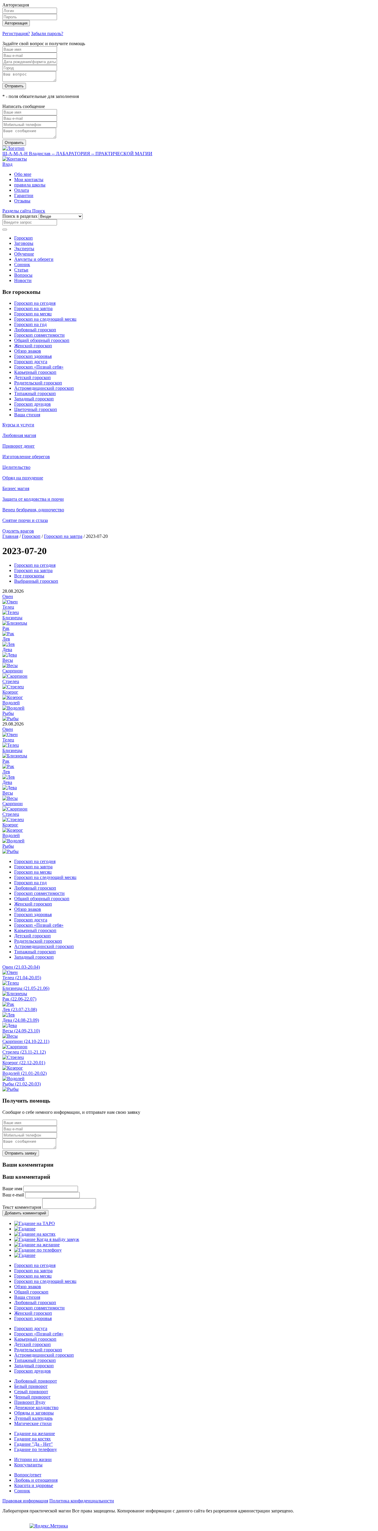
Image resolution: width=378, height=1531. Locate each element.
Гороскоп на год (30, 324)
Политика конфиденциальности (81, 1500)
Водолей (11, 702)
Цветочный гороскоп (35, 409)
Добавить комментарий (25, 1213)
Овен (7, 596)
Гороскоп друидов (32, 404)
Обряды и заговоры (34, 1412)
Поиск (38, 210)
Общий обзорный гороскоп (41, 340)
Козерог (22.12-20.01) (23, 1062)
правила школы (29, 184)
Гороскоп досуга (30, 361)
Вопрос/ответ (27, 1474)
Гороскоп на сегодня (35, 303)
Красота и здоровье (33, 1485)
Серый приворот (31, 1391)
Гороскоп (23, 237)
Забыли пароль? (47, 33)
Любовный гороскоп (35, 329)
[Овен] (10, 601)
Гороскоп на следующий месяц (45, 319)
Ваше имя (12, 1188)
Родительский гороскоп (38, 382)
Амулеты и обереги (33, 259)
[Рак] (8, 633)
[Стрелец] (13, 686)
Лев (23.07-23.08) (19, 1009)
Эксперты (24, 248)
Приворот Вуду (29, 1402)
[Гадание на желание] (37, 1244)
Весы (7, 660)
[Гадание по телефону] (38, 1249)
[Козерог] (12, 697)
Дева (7, 649)
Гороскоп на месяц (33, 313)
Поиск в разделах (20, 216)
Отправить (14, 86)
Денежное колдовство (36, 1407)
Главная (10, 536)
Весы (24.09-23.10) (21, 1030)
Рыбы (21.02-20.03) (21, 1083)
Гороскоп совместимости (39, 335)
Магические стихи (33, 1423)
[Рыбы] (10, 718)
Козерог (10, 692)
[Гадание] (24, 1228)
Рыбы (8, 713)
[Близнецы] (14, 623)
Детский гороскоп (32, 377)
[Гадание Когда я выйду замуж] (46, 1239)
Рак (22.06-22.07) (19, 998)
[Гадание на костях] (35, 1234)
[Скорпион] (14, 676)
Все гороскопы (29, 575)
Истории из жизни (33, 1459)
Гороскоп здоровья (33, 356)
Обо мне (22, 174)
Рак (5, 628)
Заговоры (23, 243)
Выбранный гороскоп (36, 581)
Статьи (21, 269)
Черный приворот (32, 1396)
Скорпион (12, 670)
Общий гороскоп (31, 1291)
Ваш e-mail (13, 1194)
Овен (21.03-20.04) (21, 967)
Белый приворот (31, 1386)
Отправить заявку (21, 1153)
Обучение (24, 253)
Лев (6, 638)
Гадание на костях (32, 1438)
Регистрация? (16, 33)
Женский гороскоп (33, 345)
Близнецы (12, 617)
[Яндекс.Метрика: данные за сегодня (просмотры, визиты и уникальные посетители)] (49, 1526)
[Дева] (9, 654)
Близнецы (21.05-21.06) (25, 988)
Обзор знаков (27, 350)
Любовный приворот (35, 1380)
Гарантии (23, 195)
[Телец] (10, 612)
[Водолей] (13, 707)
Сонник (22, 264)
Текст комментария (21, 1207)
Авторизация (16, 23)
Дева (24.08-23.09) (20, 1020)
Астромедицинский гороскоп (44, 388)
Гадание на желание (34, 1433)
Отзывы (22, 200)
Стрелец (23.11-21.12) (24, 1051)
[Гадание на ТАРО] (34, 1223)
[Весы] (10, 665)
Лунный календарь (33, 1418)
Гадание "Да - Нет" (33, 1444)
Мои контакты (28, 179)
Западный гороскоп (34, 398)
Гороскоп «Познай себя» (38, 366)
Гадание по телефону (35, 1449)
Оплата (21, 190)
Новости (23, 280)
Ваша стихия (27, 414)
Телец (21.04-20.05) (21, 977)
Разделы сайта (17, 210)
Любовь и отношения (36, 1480)
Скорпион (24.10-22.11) (25, 1041)
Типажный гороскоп (35, 393)
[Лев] (8, 644)
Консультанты (28, 1464)
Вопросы (23, 275)
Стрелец (10, 681)
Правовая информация (25, 1500)
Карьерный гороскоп (35, 372)
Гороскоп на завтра (33, 308)
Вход (7, 164)
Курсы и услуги (18, 424)
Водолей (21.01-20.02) (24, 1073)
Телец (8, 607)
